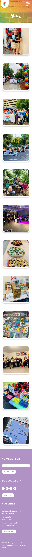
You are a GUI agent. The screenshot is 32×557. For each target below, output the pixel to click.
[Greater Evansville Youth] (5, 4)
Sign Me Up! (9, 472)
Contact (8, 495)
